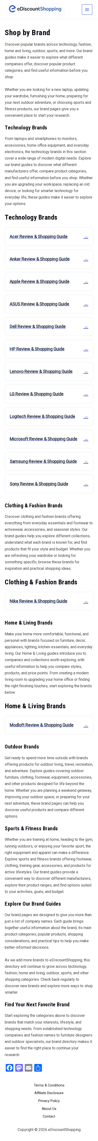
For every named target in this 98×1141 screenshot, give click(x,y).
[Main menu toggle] (87, 9)
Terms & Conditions (49, 1085)
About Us (49, 1109)
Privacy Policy (49, 1101)
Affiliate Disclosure (49, 1093)
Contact (49, 1116)
